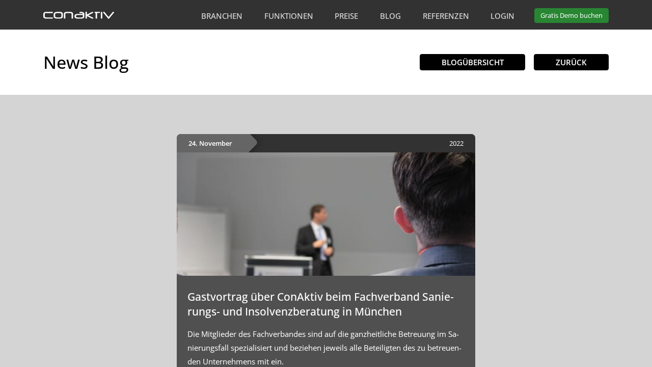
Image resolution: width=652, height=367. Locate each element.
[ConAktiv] (78, 16)
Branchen (221, 16)
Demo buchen (571, 15)
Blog (390, 16)
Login (502, 16)
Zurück (571, 62)
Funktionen (288, 16)
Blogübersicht (473, 62)
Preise (346, 16)
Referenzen (446, 16)
